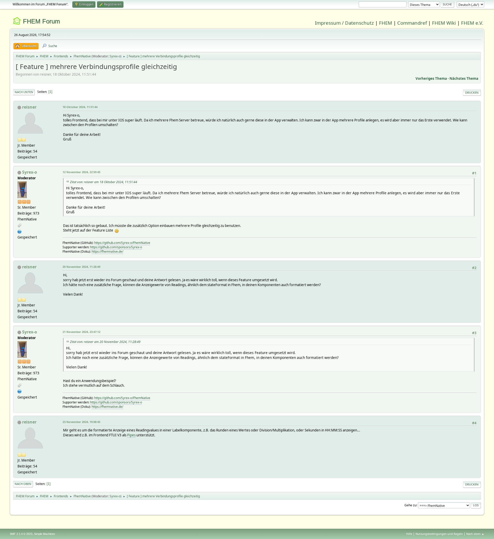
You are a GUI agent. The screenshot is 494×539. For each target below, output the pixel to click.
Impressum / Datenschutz (344, 23)
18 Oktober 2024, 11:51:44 (80, 107)
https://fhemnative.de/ (107, 251)
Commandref (412, 23)
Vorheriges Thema (431, 78)
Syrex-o (115, 56)
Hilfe (409, 534)
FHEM (385, 23)
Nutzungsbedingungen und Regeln (439, 534)
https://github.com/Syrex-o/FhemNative (122, 243)
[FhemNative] (19, 231)
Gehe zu (410, 505)
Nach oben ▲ (475, 534)
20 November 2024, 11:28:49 (81, 267)
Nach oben (23, 484)
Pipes (131, 435)
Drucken (472, 92)
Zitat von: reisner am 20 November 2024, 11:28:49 (105, 342)
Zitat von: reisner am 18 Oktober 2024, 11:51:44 (103, 182)
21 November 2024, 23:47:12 (81, 332)
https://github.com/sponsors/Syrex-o (116, 247)
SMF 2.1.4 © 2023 (21, 533)
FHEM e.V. (472, 23)
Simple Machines (44, 533)
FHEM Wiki (444, 23)
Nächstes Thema (463, 78)
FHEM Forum (41, 21)
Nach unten (24, 92)
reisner (29, 107)
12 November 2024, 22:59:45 (81, 172)
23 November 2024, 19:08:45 (81, 422)
